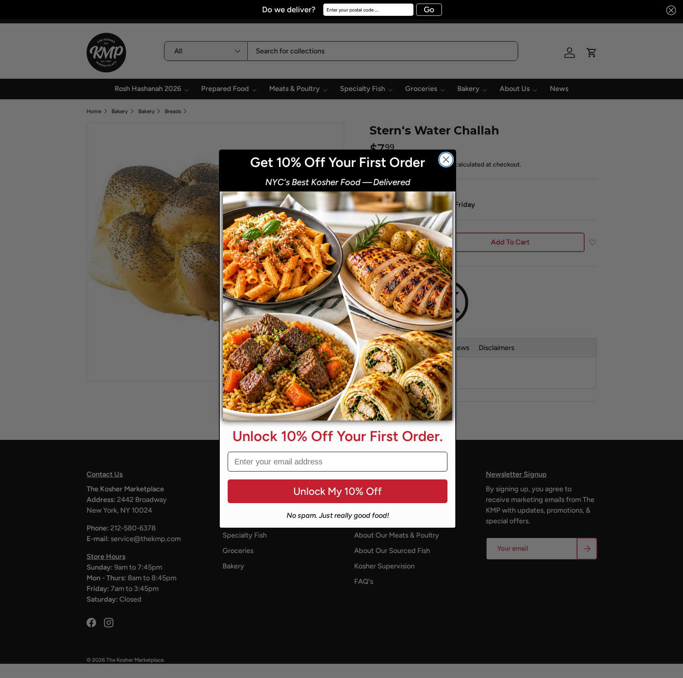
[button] (668, 10)
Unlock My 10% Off (337, 491)
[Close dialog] (446, 160)
